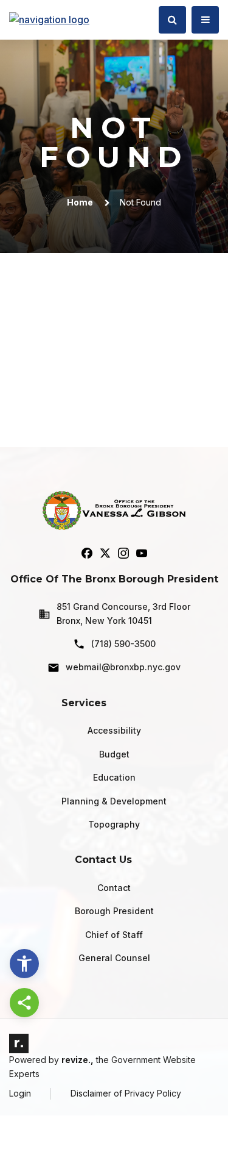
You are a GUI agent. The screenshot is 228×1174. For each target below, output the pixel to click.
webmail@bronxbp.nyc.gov (123, 667)
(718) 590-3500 (123, 644)
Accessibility (114, 730)
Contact (114, 887)
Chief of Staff (114, 934)
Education (114, 777)
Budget (114, 754)
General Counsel (114, 958)
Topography (114, 824)
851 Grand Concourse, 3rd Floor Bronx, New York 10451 (123, 613)
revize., (77, 1059)
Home (80, 202)
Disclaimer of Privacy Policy (126, 1093)
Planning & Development (114, 801)
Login (20, 1093)
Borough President (114, 911)
